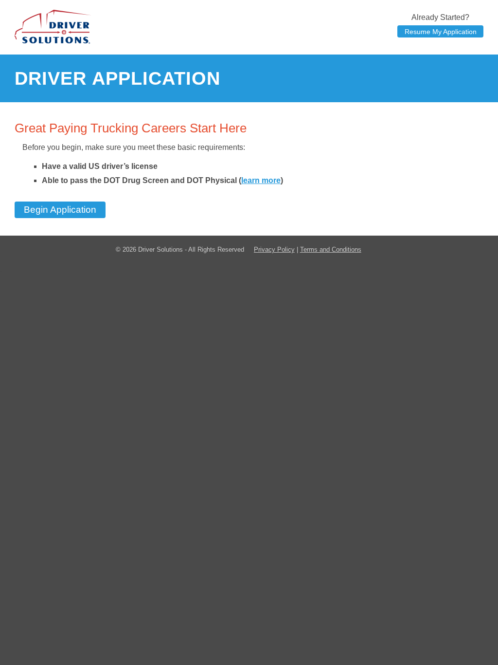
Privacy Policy (274, 249)
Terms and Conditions (330, 249)
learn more (261, 180)
